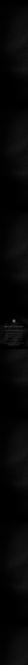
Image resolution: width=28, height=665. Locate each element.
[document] (14, 332)
